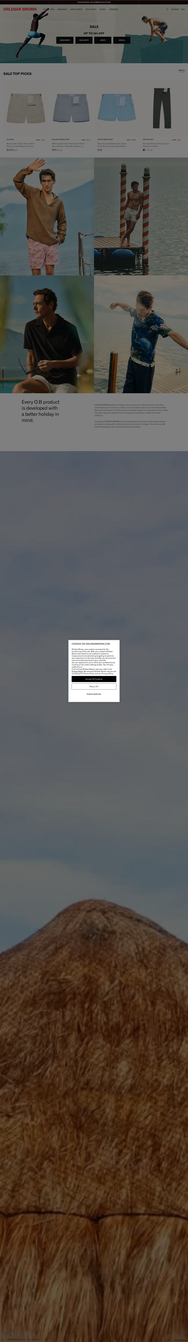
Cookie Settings (94, 694)
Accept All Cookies (94, 679)
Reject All (94, 686)
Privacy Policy (77, 671)
